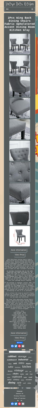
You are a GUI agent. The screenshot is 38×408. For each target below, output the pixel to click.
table (10, 366)
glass (30, 371)
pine (26, 371)
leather (22, 374)
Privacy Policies (19, 396)
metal (9, 380)
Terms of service (19, 398)
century (16, 379)
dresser (29, 357)
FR (21, 400)
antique (8, 377)
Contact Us (19, 393)
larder (22, 380)
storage (22, 356)
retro (21, 362)
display (28, 363)
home (10, 363)
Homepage (19, 391)
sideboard (12, 360)
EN (18, 400)
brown (10, 371)
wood (30, 377)
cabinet (12, 356)
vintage (19, 370)
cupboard (17, 376)
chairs (16, 373)
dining (11, 382)
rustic (25, 377)
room (31, 360)
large (31, 374)
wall (24, 383)
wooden (29, 379)
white (29, 383)
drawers (9, 374)
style (19, 382)
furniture (18, 367)
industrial (23, 359)
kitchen (26, 366)
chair (19, 385)
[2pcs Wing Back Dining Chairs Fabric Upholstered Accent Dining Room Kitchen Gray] (19, 44)
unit (15, 363)
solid (27, 374)
